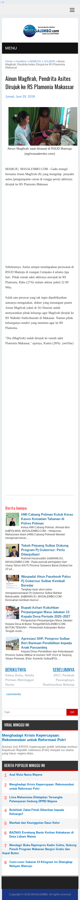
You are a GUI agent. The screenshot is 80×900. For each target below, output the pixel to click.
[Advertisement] (39, 226)
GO (72, 712)
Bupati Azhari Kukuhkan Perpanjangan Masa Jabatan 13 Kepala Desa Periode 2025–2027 (45, 612)
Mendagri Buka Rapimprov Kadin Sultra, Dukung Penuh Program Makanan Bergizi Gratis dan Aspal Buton (39, 849)
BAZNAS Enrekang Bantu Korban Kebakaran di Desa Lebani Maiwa (41, 834)
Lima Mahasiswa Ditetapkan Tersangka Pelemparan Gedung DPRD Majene (35, 799)
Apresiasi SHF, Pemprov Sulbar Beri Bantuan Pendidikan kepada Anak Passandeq (46, 643)
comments (13, 694)
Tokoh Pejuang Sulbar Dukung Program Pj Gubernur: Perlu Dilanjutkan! (44, 550)
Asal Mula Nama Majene (25, 774)
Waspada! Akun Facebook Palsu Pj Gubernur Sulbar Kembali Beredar (46, 581)
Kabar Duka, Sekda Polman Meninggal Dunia (19, 679)
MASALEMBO (39, 894)
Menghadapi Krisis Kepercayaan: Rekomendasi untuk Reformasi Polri (34, 737)
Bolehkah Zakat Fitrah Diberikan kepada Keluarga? (36, 812)
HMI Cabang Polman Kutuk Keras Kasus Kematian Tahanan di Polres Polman (47, 519)
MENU (11, 48)
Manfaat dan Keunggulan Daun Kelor (34, 822)
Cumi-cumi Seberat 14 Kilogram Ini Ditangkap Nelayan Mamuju (40, 864)
